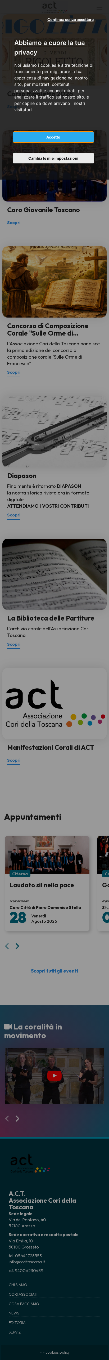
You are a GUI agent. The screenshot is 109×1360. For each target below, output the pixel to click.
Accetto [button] (53, 137)
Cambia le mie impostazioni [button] (53, 158)
